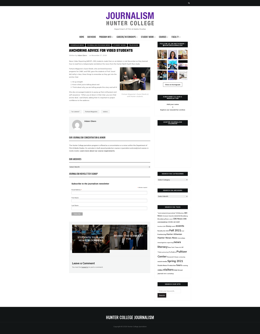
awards (177, 216)
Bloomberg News (163, 219)
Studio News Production (167, 265)
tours (179, 265)
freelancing (162, 234)
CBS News (178, 219)
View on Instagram (172, 85)
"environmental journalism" (167, 213)
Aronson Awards (168, 216)
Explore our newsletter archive (172, 110)
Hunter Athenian (174, 234)
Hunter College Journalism (130, 317)
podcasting (165, 252)
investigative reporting (165, 242)
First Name (75, 198)
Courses (162, 37)
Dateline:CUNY (162, 226)
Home (81, 37)
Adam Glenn (82, 55)
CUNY (178, 222)
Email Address (77, 190)
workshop (170, 273)
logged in (84, 267)
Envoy (168, 226)
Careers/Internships (126, 37)
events (180, 225)
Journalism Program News (98, 45)
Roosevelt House (172, 257)
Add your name (173, 104)
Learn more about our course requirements (97, 151)
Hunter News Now (167, 237)
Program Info (105, 37)
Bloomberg (184, 216)
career (171, 219)
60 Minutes (180, 213)
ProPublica (172, 252)
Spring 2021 (175, 261)
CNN (184, 219)
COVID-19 (171, 222)
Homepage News (77, 45)
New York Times (173, 247)
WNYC (165, 273)
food (182, 231)
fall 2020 (166, 231)
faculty (160, 231)
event (173, 226)
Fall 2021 (175, 230)
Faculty (175, 37)
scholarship (182, 257)
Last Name (75, 205)
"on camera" (75, 112)
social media (162, 261)
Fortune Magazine (91, 112)
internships (181, 238)
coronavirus (162, 222)
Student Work (147, 37)
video (160, 270)
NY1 (180, 247)
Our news (91, 37)
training (185, 265)
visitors (105, 112)
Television (133, 45)
